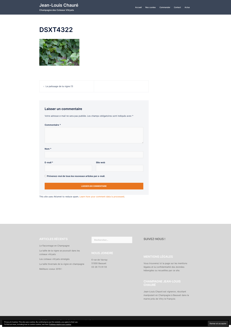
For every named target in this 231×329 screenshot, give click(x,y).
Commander (164, 7)
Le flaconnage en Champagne (54, 245)
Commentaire (53, 124)
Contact (177, 7)
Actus (187, 7)
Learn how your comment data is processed (102, 196)
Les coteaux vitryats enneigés (54, 259)
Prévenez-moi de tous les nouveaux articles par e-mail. (76, 176)
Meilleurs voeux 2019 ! (50, 269)
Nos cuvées (150, 7)
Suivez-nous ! (154, 239)
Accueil (138, 7)
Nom (48, 148)
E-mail (49, 162)
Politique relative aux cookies (60, 324)
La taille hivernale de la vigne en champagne (61, 264)
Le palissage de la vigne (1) (59, 86)
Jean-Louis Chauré (58, 5)
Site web (100, 162)
